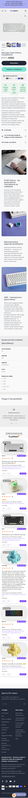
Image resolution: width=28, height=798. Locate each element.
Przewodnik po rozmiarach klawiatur (20, 725)
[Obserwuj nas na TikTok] (14, 781)
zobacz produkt (23, 473)
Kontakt (4, 752)
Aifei (3, 50)
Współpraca (5, 722)
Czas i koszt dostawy (5, 729)
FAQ (3, 716)
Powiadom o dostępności (14, 69)
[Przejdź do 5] (23, 45)
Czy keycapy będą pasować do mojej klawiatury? (20, 733)
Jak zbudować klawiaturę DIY (20, 719)
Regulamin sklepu (7, 735)
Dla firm (4, 725)
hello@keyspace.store (8, 776)
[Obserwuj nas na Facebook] (3, 781)
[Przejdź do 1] (4, 45)
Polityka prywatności (5, 739)
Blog (17, 739)
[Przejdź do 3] (14, 45)
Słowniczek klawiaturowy (20, 714)
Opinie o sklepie (6, 719)
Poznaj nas (5, 713)
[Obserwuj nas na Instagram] (7, 781)
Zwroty (4, 733)
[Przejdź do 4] (18, 45)
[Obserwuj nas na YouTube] (10, 781)
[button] (7, 442)
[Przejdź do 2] (9, 45)
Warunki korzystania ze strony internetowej (6, 746)
